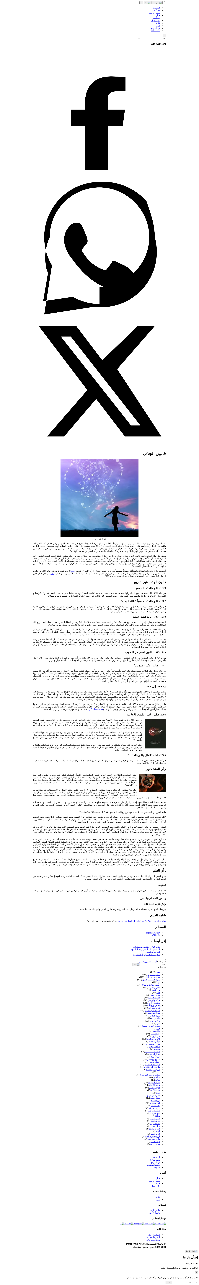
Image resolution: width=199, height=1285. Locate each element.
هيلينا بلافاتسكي (96, 709)
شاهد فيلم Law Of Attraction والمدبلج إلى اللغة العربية (142, 921)
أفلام (158, 1197)
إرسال (169, 1282)
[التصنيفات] (157, 2)
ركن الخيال (155, 1186)
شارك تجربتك (154, 1234)
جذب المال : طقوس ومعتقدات (146, 947)
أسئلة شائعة (155, 1160)
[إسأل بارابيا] (191, 1251)
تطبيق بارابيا (155, 1210)
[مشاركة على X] (99, 447)
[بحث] (147, 2)
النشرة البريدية (153, 1237)
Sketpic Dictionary (152, 933)
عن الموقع (155, 1162)
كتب (158, 1199)
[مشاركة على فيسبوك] (99, 180)
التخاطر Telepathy (152, 952)
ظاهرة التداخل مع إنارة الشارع (146, 954)
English (157, 1167)
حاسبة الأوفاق (154, 1213)
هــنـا (72, 571)
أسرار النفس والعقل (148, 962)
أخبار (158, 1178)
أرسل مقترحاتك (153, 1240)
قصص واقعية (154, 1181)
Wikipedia (156, 935)
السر (52, 573)
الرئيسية (156, 1157)
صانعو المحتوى (153, 1165)
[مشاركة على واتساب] (99, 314)
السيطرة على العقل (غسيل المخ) (145, 949)
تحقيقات (156, 1183)
